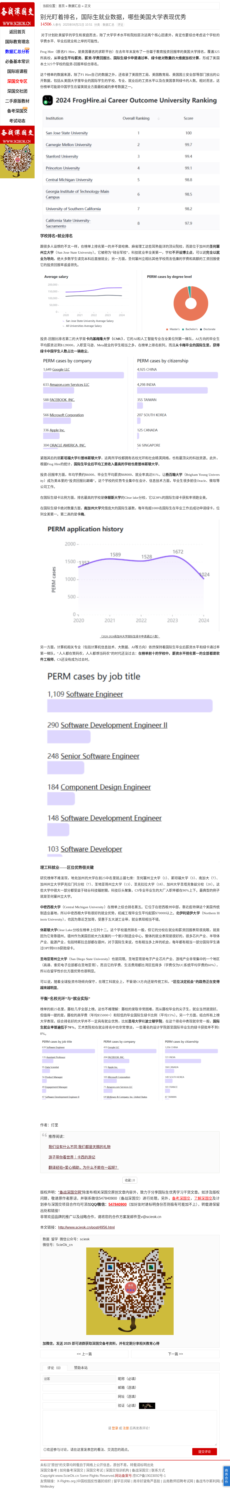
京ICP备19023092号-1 (149, 1476)
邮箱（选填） (127, 1387)
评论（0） (55, 1368)
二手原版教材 (17, 101)
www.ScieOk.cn (67, 1476)
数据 (46, 1239)
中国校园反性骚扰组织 (94, 1481)
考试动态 (17, 121)
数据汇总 (74, 6)
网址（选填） (127, 1396)
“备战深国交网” (70, 1192)
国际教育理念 (17, 42)
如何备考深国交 (71, 1470)
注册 (126, 1428)
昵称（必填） (127, 1379)
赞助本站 (81, 1368)
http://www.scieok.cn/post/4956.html (86, 1227)
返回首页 (17, 32)
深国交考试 (94, 1470)
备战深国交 (140, 1470)
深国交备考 (48, 1470)
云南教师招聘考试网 (178, 1481)
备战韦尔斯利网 (207, 1481)
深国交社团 (17, 91)
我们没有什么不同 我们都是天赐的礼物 (80, 1147)
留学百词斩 (122, 1481)
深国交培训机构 (117, 1470)
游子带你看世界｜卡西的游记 (72, 1157)
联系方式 (158, 1470)
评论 (120, 24)
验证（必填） (128, 1405)
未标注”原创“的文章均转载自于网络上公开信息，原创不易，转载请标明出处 (97, 1465)
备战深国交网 (17, 14)
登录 (115, 1428)
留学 (54, 1239)
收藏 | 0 (130, 1180)
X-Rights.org (66, 1481)
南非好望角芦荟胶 (146, 1481)
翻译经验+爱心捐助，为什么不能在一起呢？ (84, 1167)
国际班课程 (17, 71)
